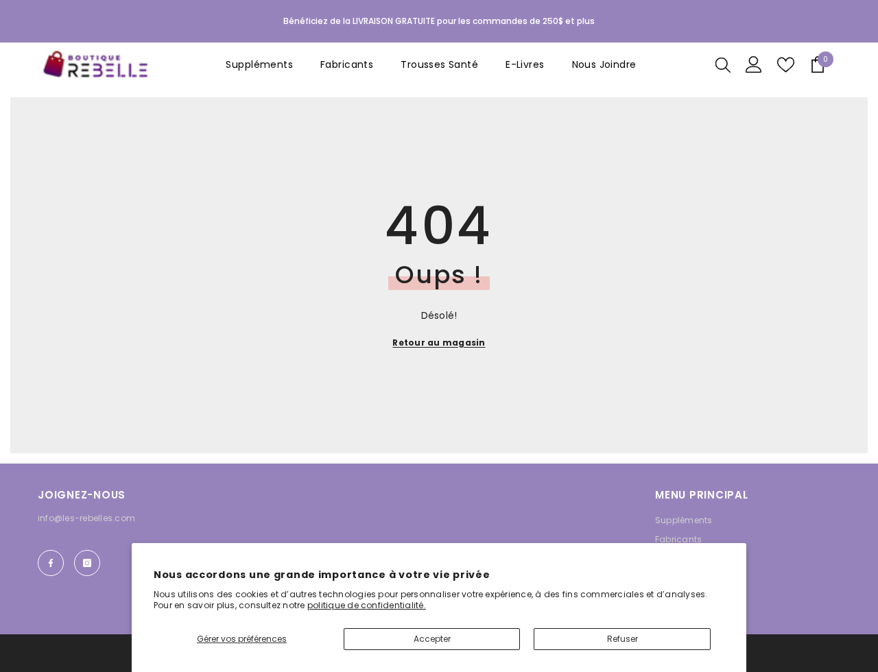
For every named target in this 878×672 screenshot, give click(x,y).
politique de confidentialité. (366, 605)
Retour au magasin (438, 342)
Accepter (432, 639)
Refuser (622, 639)
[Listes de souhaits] (786, 64)
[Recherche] (723, 64)
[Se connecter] (754, 64)
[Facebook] (51, 563)
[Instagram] (87, 563)
